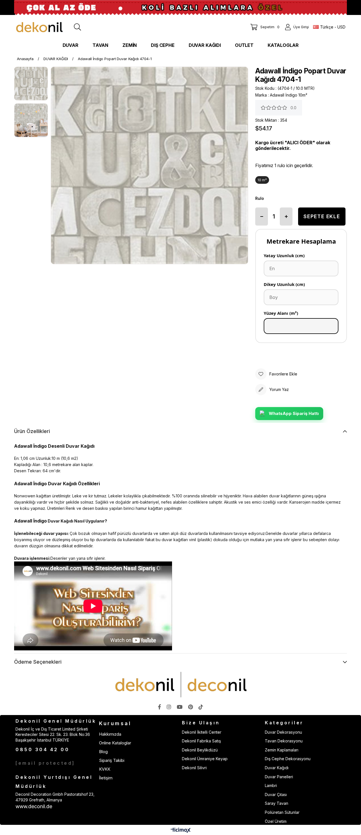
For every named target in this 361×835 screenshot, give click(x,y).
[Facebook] (159, 706)
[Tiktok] (201, 706)
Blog (103, 751)
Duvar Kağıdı (277, 767)
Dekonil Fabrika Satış (201, 740)
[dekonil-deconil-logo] (180, 684)
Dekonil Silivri (194, 767)
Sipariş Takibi (111, 760)
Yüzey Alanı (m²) (281, 313)
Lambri (271, 785)
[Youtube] (179, 706)
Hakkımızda (110, 734)
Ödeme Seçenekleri (37, 662)
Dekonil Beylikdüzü (200, 749)
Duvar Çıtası (276, 794)
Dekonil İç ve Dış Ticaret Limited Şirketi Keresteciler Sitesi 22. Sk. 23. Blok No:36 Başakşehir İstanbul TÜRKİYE (53, 734)
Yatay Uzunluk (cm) (284, 255)
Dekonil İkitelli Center (201, 732)
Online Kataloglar (115, 743)
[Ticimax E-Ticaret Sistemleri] (181, 831)
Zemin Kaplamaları (281, 749)
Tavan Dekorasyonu (284, 740)
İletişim (106, 778)
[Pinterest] (190, 706)
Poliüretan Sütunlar (282, 812)
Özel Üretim (276, 821)
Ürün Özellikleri (32, 431)
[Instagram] (169, 706)
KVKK (104, 769)
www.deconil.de (34, 806)
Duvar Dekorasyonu (283, 732)
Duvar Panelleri (279, 776)
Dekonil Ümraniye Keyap (205, 758)
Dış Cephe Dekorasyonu (288, 758)
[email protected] (45, 763)
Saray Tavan (276, 803)
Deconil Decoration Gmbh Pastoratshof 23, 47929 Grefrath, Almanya (55, 797)
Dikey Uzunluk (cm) (284, 284)
